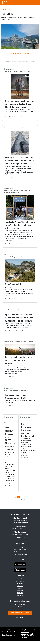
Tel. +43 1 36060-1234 (20, 534)
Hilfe (22, 630)
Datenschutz (29, 630)
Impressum (25, 632)
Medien (20, 590)
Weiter (24, 499)
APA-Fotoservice (20, 552)
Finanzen (20, 583)
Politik (20, 579)
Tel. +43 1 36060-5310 (20, 528)
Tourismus (20, 595)
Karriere (20, 593)
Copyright (24, 637)
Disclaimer (20, 617)
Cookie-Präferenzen (20, 554)
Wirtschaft (20, 581)
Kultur (20, 588)
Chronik (20, 586)
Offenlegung (25, 634)
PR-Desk (20, 547)
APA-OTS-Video (20, 550)
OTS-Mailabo (20, 605)
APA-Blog (20, 607)
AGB (32, 634)
